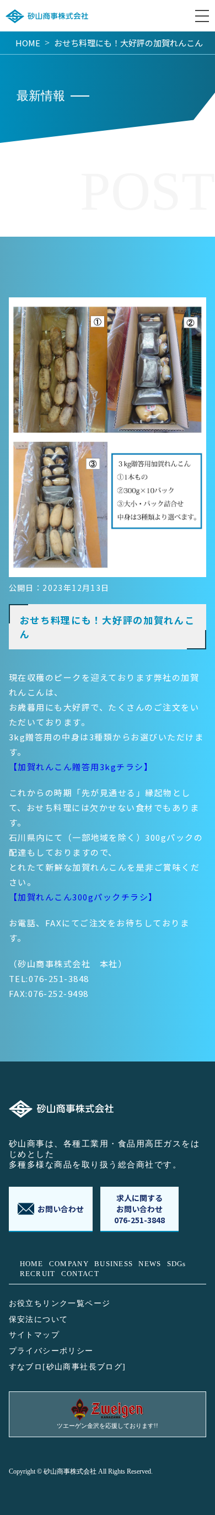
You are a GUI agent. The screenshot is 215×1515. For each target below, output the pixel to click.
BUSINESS (113, 1264)
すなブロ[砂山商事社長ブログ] (67, 1367)
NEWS (149, 1264)
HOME (27, 43)
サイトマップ (34, 1335)
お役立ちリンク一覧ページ (60, 1303)
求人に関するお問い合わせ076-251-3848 (139, 1208)
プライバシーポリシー (51, 1351)
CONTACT (80, 1273)
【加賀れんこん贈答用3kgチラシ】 (81, 766)
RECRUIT (38, 1273)
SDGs (176, 1264)
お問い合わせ (60, 1208)
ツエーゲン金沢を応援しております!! (107, 1425)
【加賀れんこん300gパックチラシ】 (83, 897)
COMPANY (69, 1264)
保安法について (38, 1319)
